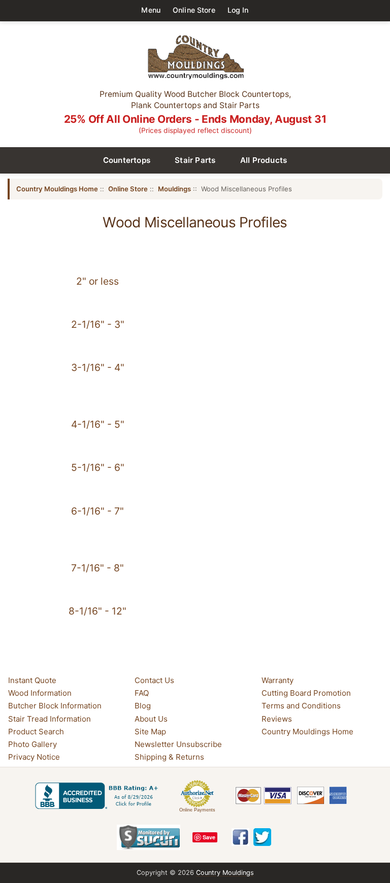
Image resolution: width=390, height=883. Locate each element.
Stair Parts (195, 160)
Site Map (150, 731)
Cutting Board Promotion (306, 693)
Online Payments (197, 809)
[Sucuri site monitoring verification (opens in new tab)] (148, 837)
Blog (143, 705)
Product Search (36, 731)
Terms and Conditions (301, 705)
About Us (151, 719)
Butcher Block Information (55, 705)
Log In (238, 10)
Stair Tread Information (49, 719)
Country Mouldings (225, 872)
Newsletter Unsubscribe (178, 744)
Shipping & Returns (169, 757)
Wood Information (40, 693)
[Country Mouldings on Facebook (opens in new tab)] (240, 837)
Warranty (278, 680)
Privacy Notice (34, 757)
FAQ (142, 693)
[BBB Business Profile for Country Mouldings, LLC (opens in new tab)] (98, 796)
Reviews (277, 719)
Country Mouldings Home (57, 189)
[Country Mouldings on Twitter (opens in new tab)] (262, 837)
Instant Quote (32, 680)
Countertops (127, 160)
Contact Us (154, 680)
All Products (263, 160)
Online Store (194, 10)
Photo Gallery (32, 744)
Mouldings (174, 189)
